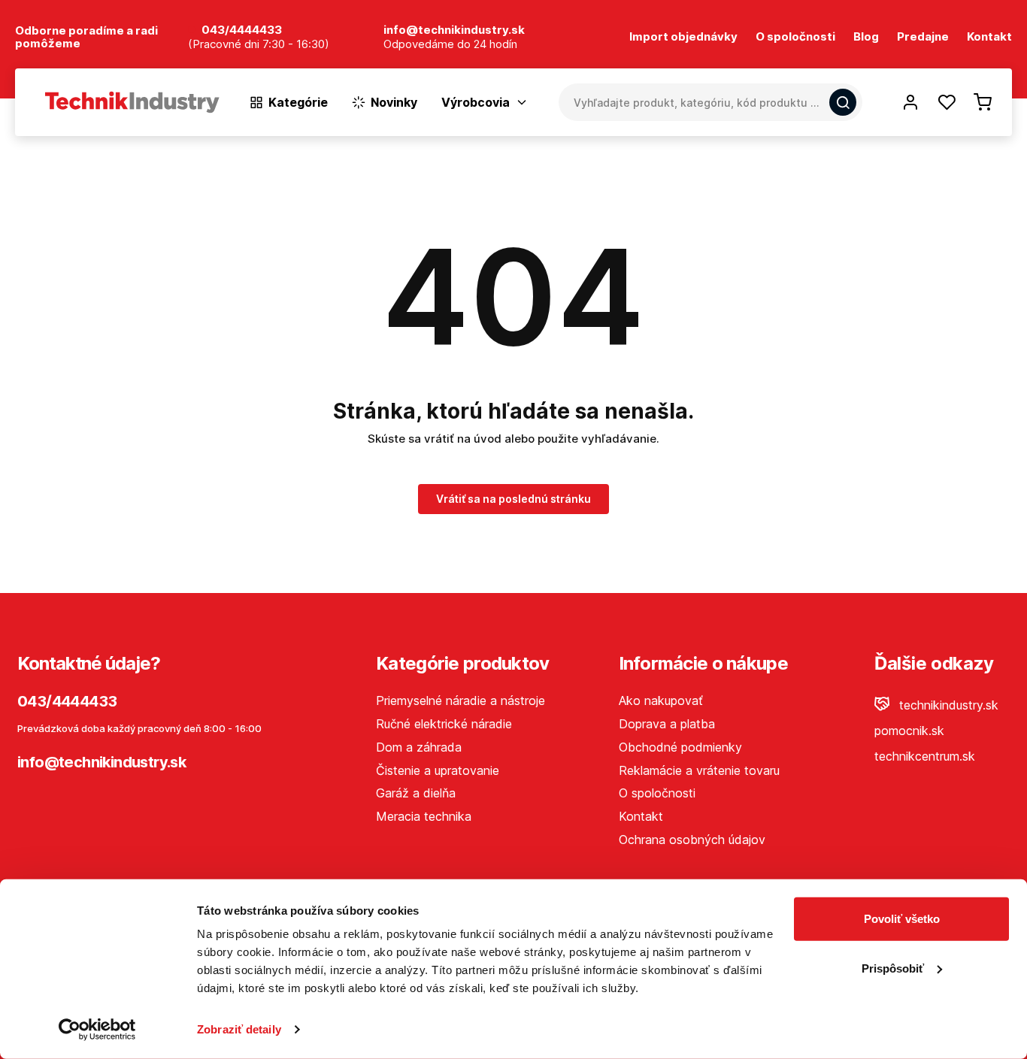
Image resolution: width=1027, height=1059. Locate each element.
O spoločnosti (795, 37)
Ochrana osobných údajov (692, 839)
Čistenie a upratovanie (437, 770)
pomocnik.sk (909, 730)
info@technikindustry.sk (101, 762)
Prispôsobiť (893, 967)
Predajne (923, 37)
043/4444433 (241, 30)
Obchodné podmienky (680, 747)
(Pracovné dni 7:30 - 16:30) (258, 44)
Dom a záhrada (419, 747)
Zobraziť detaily (239, 1029)
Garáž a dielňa (416, 792)
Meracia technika (423, 816)
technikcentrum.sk (924, 756)
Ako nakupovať (661, 700)
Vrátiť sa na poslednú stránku (513, 498)
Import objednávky (683, 37)
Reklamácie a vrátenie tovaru (699, 770)
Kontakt (989, 37)
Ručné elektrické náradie (444, 723)
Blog (866, 37)
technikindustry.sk (946, 705)
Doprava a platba (667, 723)
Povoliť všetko (902, 918)
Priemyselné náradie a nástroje (460, 700)
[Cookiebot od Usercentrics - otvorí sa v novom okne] (97, 1029)
